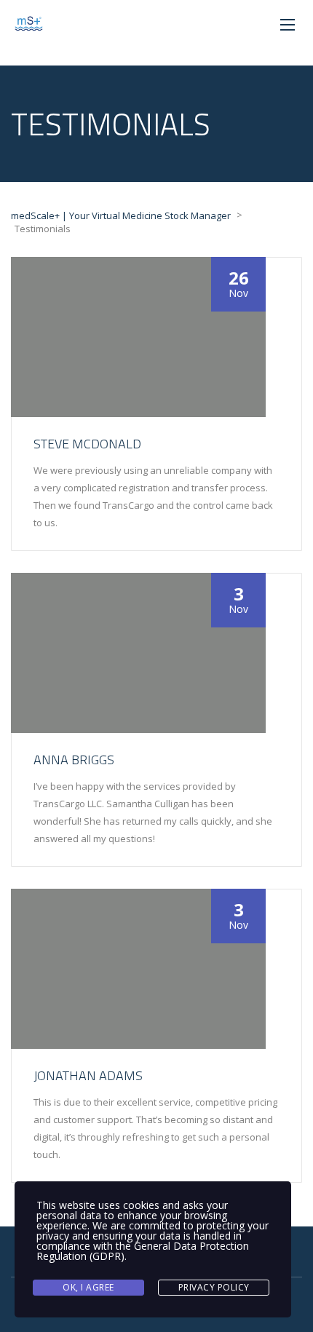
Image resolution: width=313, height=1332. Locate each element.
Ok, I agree (88, 1287)
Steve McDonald (87, 443)
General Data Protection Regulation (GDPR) (142, 1251)
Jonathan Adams (88, 1075)
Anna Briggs (73, 759)
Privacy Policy (214, 1287)
